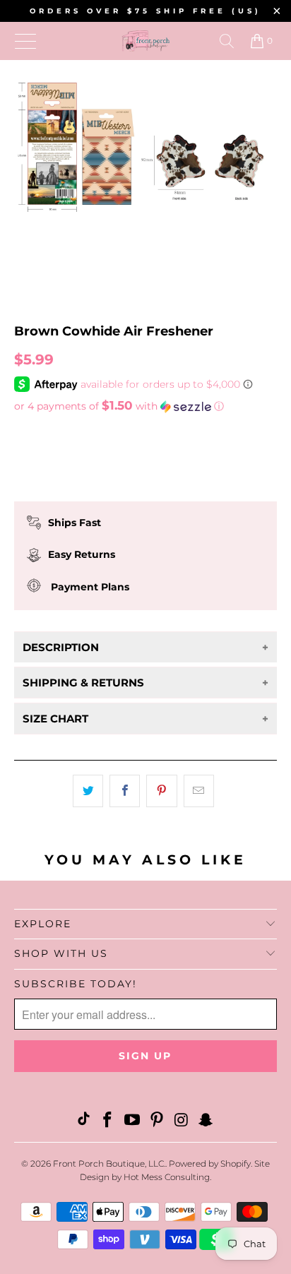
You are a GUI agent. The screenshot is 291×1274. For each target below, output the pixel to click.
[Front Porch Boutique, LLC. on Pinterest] (156, 1121)
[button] (145, 406)
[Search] (227, 41)
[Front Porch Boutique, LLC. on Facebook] (108, 1121)
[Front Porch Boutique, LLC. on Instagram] (181, 1121)
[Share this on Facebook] (124, 791)
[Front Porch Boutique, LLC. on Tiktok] (83, 1121)
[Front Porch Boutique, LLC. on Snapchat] (206, 1121)
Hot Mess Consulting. (167, 1177)
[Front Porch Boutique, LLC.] (145, 41)
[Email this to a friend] (199, 791)
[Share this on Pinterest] (161, 791)
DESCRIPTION (61, 647)
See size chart (55, 432)
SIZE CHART (55, 718)
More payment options (145, 500)
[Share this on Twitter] (88, 791)
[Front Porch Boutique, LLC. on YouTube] (132, 1121)
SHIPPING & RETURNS (83, 682)
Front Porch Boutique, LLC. (109, 1163)
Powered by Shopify (210, 1163)
